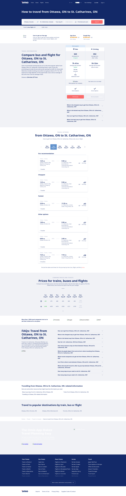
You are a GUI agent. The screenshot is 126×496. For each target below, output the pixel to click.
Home (23, 419)
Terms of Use (45, 491)
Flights (42, 2)
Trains (32, 2)
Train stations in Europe (95, 464)
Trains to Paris (26, 464)
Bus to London (42, 466)
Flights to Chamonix (60, 462)
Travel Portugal (92, 471)
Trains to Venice (26, 466)
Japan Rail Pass (92, 462)
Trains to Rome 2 (27, 462)
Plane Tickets (59, 459)
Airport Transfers (93, 469)
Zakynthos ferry (76, 471)
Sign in (102, 2)
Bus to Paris (41, 469)
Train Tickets (25, 459)
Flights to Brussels (60, 466)
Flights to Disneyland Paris (62, 469)
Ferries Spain (75, 466)
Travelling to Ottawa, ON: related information (34, 394)
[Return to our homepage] (26, 2)
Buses (37, 2)
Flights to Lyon (59, 464)
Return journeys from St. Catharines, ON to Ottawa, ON (37, 392)
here (83, 267)
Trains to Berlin (26, 469)
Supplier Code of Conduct (68, 491)
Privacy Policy (55, 491)
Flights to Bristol (59, 471)
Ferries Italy (75, 469)
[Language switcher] (78, 2)
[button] (59, 22)
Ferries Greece (76, 462)
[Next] (85, 147)
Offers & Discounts (93, 466)
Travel (28, 419)
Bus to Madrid (42, 471)
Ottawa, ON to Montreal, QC (50, 411)
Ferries (47, 2)
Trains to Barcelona (27, 471)
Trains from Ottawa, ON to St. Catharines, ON (76, 392)
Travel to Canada (36, 419)
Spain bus (41, 462)
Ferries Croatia (76, 464)
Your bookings (88, 2)
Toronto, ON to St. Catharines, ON (72, 411)
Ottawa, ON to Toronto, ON (29, 411)
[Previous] (41, 296)
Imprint (38, 491)
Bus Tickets (41, 459)
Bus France (41, 464)
